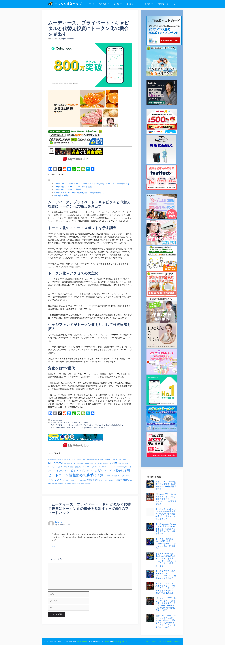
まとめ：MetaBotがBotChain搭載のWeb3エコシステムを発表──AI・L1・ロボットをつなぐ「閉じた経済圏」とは (166, 559)
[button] (174, 4)
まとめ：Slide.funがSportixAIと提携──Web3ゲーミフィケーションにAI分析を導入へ (166, 543)
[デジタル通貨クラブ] (50, 4)
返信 (53, 546)
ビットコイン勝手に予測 (114, 470)
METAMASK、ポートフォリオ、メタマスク (90, 463)
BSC (68, 459)
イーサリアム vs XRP (95, 467)
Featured (103, 459)
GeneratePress (82, 641)
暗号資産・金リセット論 (59, 483)
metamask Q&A (68, 463)
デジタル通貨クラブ (68, 4)
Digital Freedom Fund (92, 459)
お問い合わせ (163, 4)
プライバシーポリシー (152, 641)
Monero (109, 463)
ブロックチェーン (123, 475)
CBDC (73, 459)
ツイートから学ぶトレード (60, 471)
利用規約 (176, 641)
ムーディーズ (77, 422)
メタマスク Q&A (68, 480)
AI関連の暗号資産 (54, 459)
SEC (123, 463)
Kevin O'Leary (111, 459)
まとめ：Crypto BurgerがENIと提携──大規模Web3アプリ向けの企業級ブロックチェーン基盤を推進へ (166, 514)
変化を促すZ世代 (61, 195)
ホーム (91, 4)
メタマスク (55, 480)
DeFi (84, 459)
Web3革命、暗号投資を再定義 (70, 467)
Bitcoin (64, 459)
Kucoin (118, 459)
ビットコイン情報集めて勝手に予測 (75, 475)
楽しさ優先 (82, 483)
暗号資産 (102, 4)
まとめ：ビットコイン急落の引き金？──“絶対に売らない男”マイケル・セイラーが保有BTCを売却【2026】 (166, 588)
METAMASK (56, 463)
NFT (115, 463)
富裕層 (86, 422)
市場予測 (146, 4)
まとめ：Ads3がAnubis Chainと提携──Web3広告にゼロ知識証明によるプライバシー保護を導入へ (166, 529)
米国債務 (88, 483)
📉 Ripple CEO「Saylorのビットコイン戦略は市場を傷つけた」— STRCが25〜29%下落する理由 (166, 499)
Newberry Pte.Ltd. (120, 641)
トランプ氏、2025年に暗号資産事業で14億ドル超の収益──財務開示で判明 (166, 485)
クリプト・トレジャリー (109, 467)
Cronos (78, 459)
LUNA (124, 459)
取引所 (116, 4)
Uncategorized (56, 420)
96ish (107, 641)
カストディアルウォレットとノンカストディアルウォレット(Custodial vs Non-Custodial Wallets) (87, 425)
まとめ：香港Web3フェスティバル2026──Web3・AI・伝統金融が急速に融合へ (166, 574)
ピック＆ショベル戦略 (110, 476)
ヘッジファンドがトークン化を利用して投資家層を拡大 (79, 192)
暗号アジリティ (105, 480)
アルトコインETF (84, 467)
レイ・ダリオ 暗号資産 (79, 480)
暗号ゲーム (114, 480)
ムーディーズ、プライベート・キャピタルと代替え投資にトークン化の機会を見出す (92, 183)
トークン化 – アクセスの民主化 (68, 189)
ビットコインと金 (92, 471)
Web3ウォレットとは (54, 467)
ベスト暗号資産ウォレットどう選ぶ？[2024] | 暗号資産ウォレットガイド (78, 427)
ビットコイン (79, 470)
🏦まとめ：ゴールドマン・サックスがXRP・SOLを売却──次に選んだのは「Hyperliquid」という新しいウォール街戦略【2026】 (166, 621)
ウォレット (131, 4)
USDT (127, 463)
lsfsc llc (58, 522)
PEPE (119, 463)
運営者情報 (167, 641)
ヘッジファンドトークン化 (60, 422)
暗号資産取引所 (72, 483)
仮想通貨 (90, 480)
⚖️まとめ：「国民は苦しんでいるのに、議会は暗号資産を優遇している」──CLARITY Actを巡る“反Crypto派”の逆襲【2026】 (166, 604)
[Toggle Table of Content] (50, 180)
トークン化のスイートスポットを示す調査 (73, 186)
